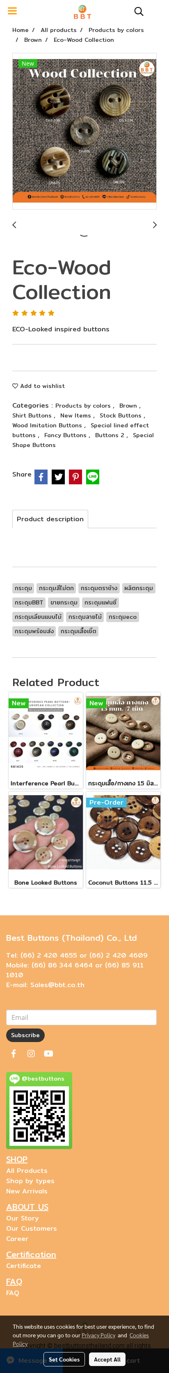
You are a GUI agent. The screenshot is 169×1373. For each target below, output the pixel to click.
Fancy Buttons (66, 435)
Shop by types (30, 1181)
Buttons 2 (110, 435)
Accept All (107, 1359)
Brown (129, 405)
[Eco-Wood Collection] (84, 131)
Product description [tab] (50, 519)
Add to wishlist (41, 385)
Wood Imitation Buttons (48, 425)
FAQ (12, 1293)
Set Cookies (64, 1359)
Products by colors (84, 405)
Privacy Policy (98, 1335)
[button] (136, 11)
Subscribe (25, 1035)
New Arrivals (27, 1191)
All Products (27, 1170)
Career (17, 1239)
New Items (76, 415)
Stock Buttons (122, 415)
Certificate (23, 1266)
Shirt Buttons (33, 415)
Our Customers (31, 1228)
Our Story (22, 1218)
